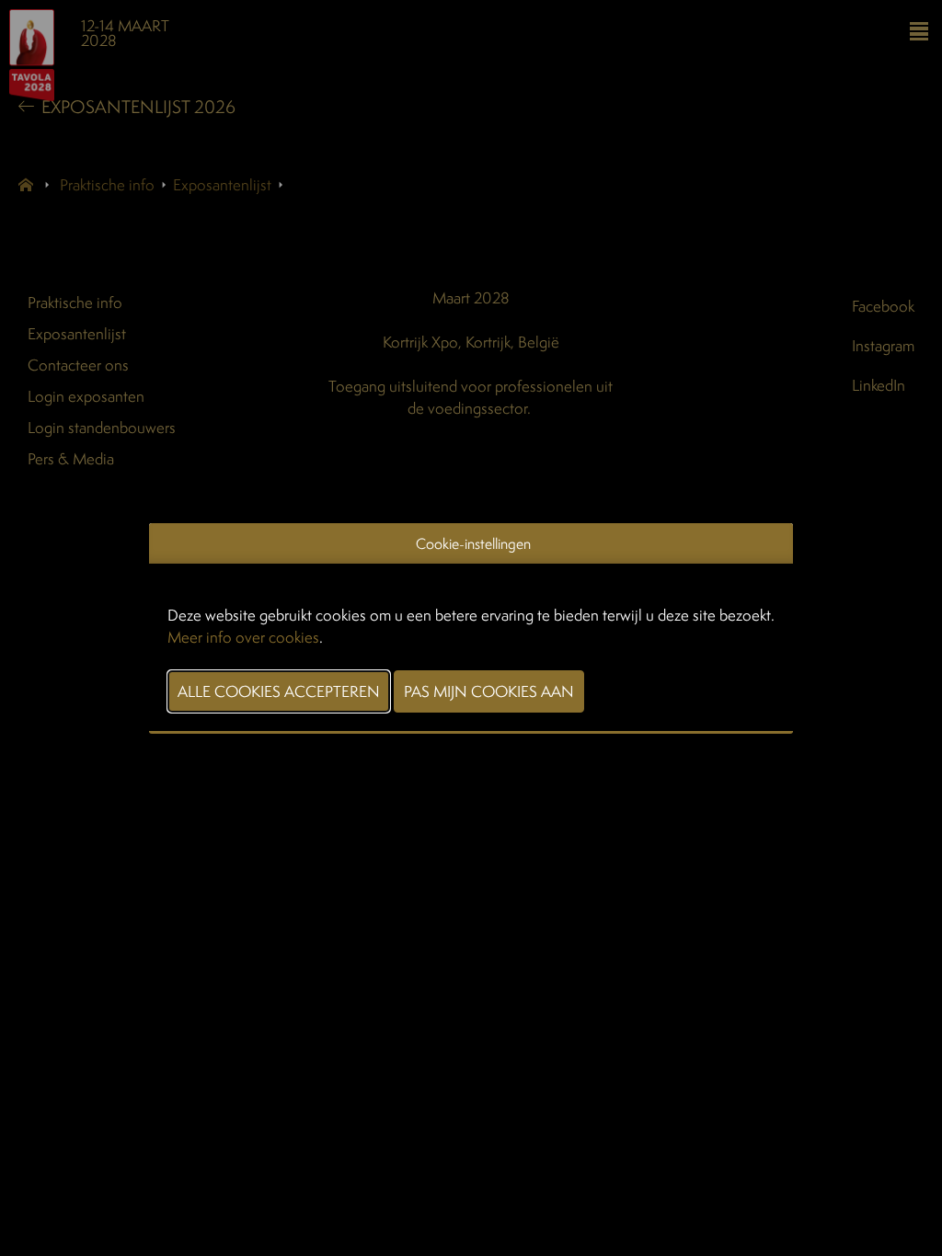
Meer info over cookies (243, 636)
